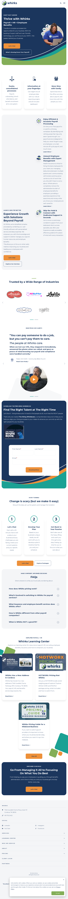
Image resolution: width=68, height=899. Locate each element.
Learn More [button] (47, 152)
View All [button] (34, 756)
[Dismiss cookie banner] (63, 880)
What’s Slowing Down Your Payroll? (17, 52)
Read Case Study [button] (22, 361)
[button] (31, 320)
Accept (58, 893)
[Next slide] (65, 303)
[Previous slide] (3, 303)
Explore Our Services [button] (13, 264)
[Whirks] (20, 3)
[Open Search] (61, 3)
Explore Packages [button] (43, 563)
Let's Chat (12, 46)
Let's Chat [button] (12, 258)
